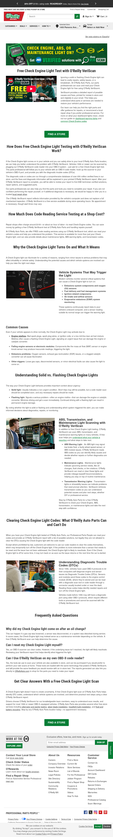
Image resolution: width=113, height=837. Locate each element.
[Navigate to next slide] (95, 3)
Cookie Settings (86, 826)
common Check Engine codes (74, 121)
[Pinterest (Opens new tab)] (105, 811)
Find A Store (56, 134)
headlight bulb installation (80, 706)
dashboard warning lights (86, 118)
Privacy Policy (57, 834)
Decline (107, 826)
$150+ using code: (56, 3)
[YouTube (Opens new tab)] (100, 811)
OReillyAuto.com (22, 671)
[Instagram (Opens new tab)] (95, 811)
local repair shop (20, 194)
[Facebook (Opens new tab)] (85, 811)
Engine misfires (18, 336)
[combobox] (51, 16)
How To (45, 26)
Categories (9, 26)
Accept (98, 826)
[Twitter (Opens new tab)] (90, 811)
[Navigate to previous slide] (17, 3)
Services (33, 26)
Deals (22, 26)
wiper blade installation (58, 706)
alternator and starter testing (34, 706)
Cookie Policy (41, 834)
